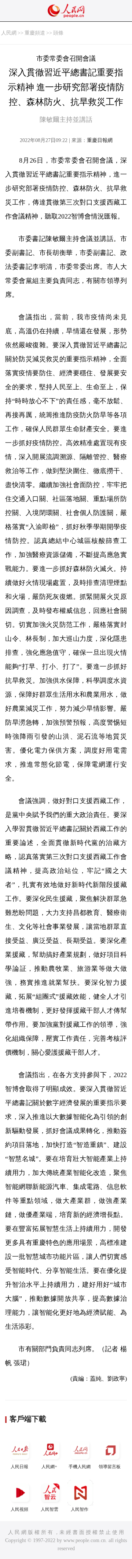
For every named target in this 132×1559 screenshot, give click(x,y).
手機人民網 (80, 1466)
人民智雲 (49, 1509)
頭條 (58, 33)
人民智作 (79, 1509)
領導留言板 (110, 1466)
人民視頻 (19, 1509)
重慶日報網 (100, 140)
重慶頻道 (35, 33)
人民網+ (49, 1466)
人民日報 (19, 1466)
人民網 (8, 33)
